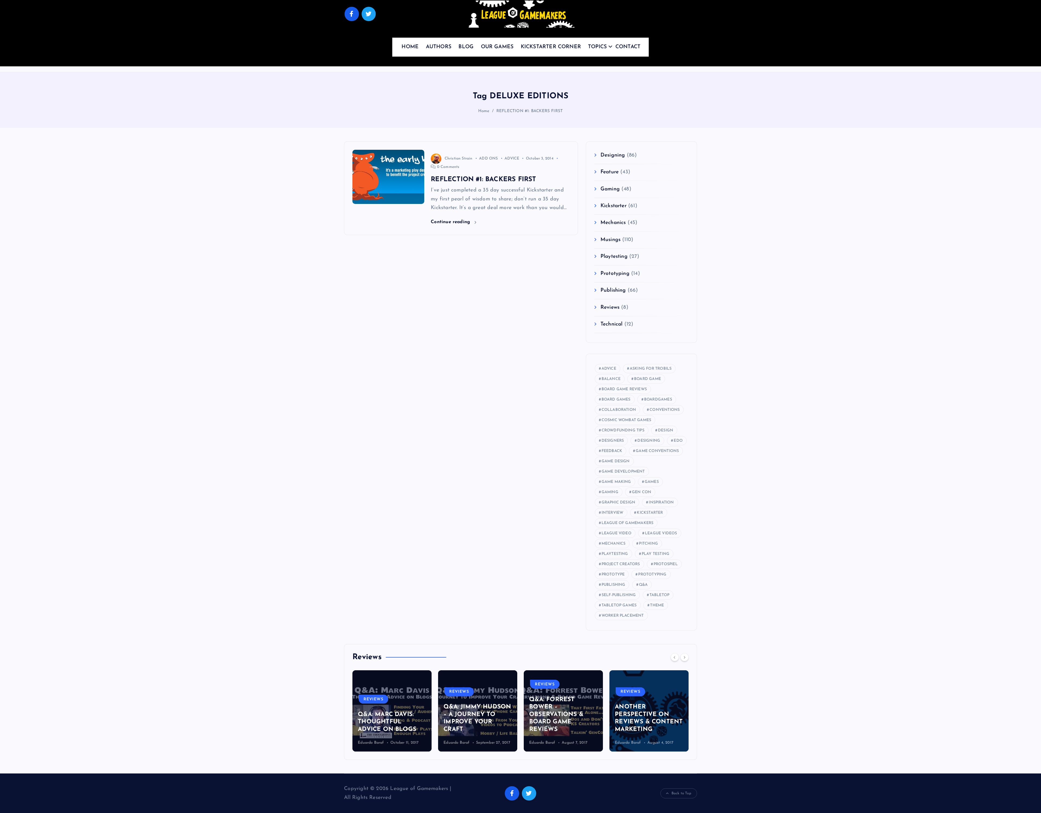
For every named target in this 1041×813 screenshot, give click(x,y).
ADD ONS (488, 159)
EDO (678, 441)
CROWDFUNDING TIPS (623, 430)
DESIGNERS (613, 441)
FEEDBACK (612, 451)
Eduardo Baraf (371, 743)
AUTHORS (438, 47)
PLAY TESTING (655, 554)
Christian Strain (458, 159)
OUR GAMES (497, 47)
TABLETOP (660, 595)
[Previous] (675, 657)
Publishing (613, 290)
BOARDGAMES (658, 400)
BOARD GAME (647, 379)
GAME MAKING (616, 482)
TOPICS (597, 47)
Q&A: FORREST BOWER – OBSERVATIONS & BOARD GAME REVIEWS (471, 715)
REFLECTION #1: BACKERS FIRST (529, 111)
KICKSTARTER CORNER (551, 47)
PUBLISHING (613, 585)
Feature (609, 172)
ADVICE (512, 159)
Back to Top (681, 793)
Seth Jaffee (624, 743)
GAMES (652, 482)
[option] (392, 711)
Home (484, 111)
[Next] (684, 657)
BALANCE (611, 379)
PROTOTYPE (613, 575)
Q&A (643, 585)
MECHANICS (614, 544)
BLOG (466, 47)
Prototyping (614, 273)
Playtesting (614, 256)
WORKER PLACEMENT (623, 616)
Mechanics (613, 222)
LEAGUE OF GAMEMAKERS (628, 523)
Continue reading (451, 222)
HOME (410, 47)
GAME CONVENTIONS (657, 451)
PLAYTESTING (615, 554)
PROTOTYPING (652, 575)
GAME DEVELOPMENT (623, 472)
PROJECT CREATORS (621, 564)
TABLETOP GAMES (619, 605)
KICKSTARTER (650, 513)
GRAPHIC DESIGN (618, 502)
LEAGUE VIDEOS (661, 533)
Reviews (609, 307)
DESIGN (665, 430)
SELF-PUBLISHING (619, 595)
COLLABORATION (619, 410)
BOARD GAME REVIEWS (624, 389)
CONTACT (627, 47)
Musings (610, 239)
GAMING (610, 492)
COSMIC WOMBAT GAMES (626, 420)
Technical (611, 324)
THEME (657, 605)
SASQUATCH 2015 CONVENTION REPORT (641, 722)
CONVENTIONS (665, 410)
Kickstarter (613, 206)
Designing (612, 155)
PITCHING (648, 544)
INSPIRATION (661, 502)
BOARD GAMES (616, 400)
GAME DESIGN (616, 461)
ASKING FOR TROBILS (650, 369)
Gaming (610, 189)
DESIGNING (648, 441)
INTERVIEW (613, 513)
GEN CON (641, 492)
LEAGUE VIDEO (616, 533)
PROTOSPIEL (666, 564)
